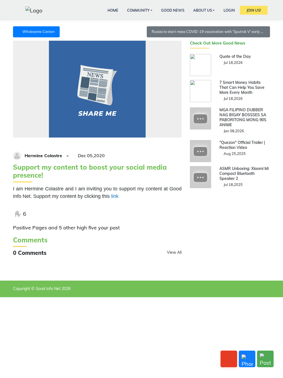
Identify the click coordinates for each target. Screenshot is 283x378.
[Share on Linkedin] (69, 214)
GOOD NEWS (172, 10)
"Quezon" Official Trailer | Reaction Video (242, 145)
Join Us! (254, 10)
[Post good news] (265, 359)
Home (113, 10)
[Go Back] (229, 359)
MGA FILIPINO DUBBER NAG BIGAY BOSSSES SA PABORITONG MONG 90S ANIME (242, 117)
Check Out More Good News (217, 43)
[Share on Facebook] (35, 214)
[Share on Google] (57, 214)
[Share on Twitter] (46, 214)
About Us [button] (202, 10)
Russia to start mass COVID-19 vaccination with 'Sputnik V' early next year (211, 31)
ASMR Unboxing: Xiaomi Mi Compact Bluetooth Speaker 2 (244, 173)
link (115, 196)
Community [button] (138, 10)
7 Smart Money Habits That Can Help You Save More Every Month (241, 87)
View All (174, 252)
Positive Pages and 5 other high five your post (66, 227)
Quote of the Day (235, 56)
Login (229, 10)
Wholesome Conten (38, 31)
